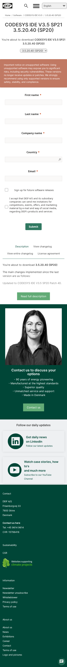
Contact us (33, 407)
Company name (31, 133)
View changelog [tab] (42, 246)
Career (6, 641)
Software (17, 15)
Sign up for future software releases (34, 190)
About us (7, 627)
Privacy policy (10, 602)
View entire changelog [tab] (20, 253)
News (6, 631)
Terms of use (9, 606)
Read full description (33, 296)
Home (7, 15)
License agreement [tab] (49, 253)
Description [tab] (22, 246)
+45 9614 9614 (15, 527)
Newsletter (8, 588)
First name (32, 95)
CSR (5, 552)
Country (32, 152)
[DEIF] (8, 5)
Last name (32, 114)
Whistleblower (10, 597)
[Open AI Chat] (61, 661)
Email (31, 171)
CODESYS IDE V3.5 (33, 15)
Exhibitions (8, 636)
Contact (7, 645)
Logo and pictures (12, 654)
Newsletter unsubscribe (15, 592)
